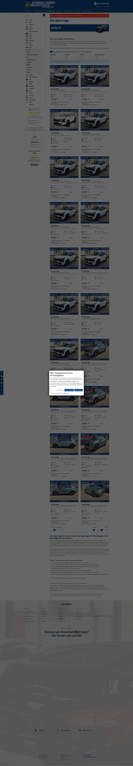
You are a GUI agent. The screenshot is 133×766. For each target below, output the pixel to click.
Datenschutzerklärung (56, 393)
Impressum (66, 393)
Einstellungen (60, 390)
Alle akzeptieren (69, 390)
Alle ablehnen (78, 390)
